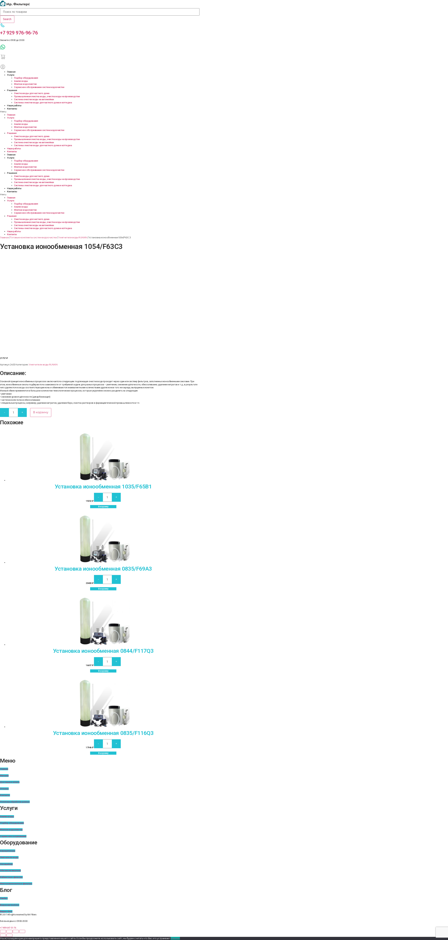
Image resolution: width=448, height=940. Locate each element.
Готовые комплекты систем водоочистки (33, 237)
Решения (12, 90)
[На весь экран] (9, 931)
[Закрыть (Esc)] (22, 931)
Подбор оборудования (26, 78)
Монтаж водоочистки (25, 84)
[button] (100, 111)
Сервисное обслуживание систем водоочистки (39, 87)
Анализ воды (21, 81)
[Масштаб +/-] (3, 931)
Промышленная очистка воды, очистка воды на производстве (47, 96)
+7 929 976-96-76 (19, 33)
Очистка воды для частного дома (31, 93)
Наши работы (14, 105)
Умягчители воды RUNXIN (72, 237)
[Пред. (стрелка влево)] (3, 935)
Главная (11, 71)
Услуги (10, 75)
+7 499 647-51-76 (8, 927)
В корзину (40, 412)
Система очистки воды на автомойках (34, 99)
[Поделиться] (16, 931)
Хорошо (175, 938)
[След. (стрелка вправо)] (9, 935)
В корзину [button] (103, 506)
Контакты (12, 108)
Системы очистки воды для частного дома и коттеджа (43, 102)
